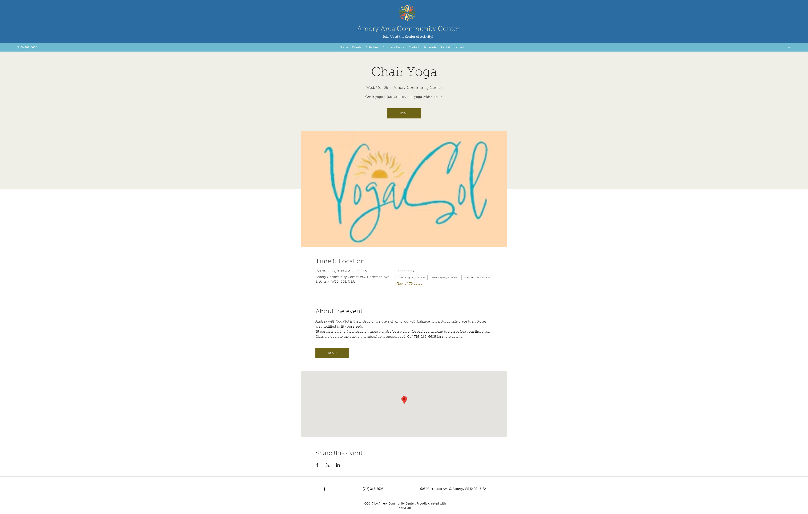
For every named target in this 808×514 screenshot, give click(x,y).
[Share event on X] (328, 465)
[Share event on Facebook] (317, 465)
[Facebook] (789, 47)
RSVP (404, 113)
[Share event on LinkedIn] (338, 465)
